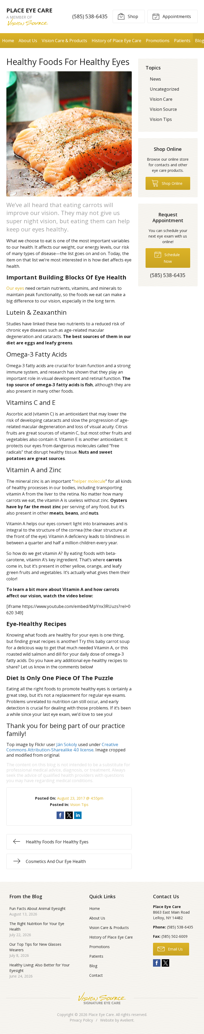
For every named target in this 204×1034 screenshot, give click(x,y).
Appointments (176, 16)
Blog (93, 965)
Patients (182, 40)
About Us (28, 40)
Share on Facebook (60, 815)
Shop (132, 16)
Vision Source (163, 109)
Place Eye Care (101, 1014)
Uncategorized (164, 89)
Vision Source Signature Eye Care (102, 998)
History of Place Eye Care (116, 40)
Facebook (156, 963)
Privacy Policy (81, 1020)
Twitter (165, 963)
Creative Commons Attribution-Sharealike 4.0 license (62, 747)
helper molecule (89, 481)
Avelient (127, 1020)
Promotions (157, 40)
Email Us (175, 949)
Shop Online (171, 183)
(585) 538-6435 (90, 16)
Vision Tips (79, 804)
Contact (96, 975)
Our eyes (15, 288)
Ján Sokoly (66, 744)
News (155, 79)
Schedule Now (171, 258)
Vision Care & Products (64, 40)
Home (8, 40)
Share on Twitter (69, 815)
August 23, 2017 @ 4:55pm (80, 798)
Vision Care (161, 99)
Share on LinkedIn (78, 815)
